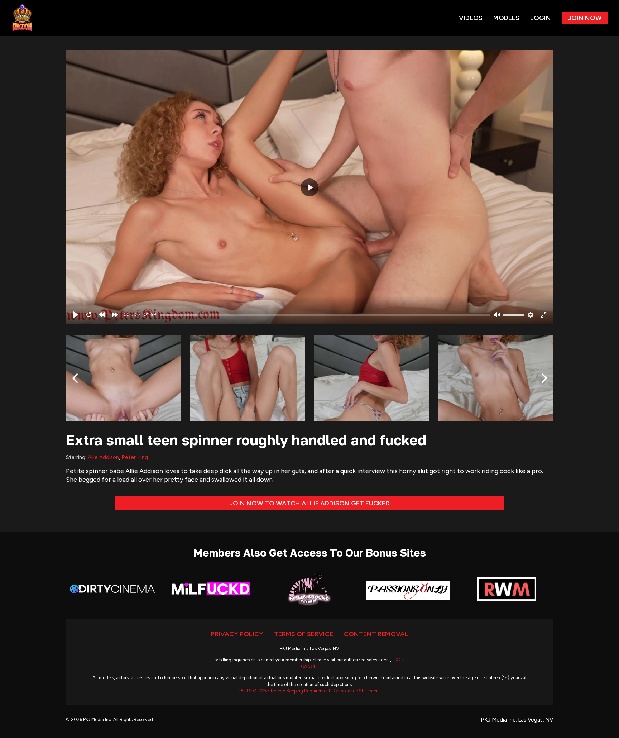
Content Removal (376, 634)
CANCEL (309, 666)
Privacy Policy (237, 634)
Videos (471, 18)
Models (506, 18)
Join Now (585, 18)
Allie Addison (103, 457)
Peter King (134, 457)
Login (540, 18)
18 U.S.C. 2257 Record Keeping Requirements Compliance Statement (309, 691)
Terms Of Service (303, 634)
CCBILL (400, 659)
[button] (309, 187)
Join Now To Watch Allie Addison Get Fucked (310, 503)
